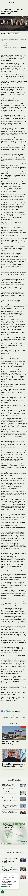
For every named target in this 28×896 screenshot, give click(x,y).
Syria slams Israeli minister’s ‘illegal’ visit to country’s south (9, 811)
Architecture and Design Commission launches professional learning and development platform (8, 786)
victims (23, 717)
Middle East (4, 866)
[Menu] (1, 2)
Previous (1, 23)
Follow (24, 47)
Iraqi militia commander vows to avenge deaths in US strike (13, 765)
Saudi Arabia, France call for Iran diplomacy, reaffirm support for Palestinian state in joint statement (10, 860)
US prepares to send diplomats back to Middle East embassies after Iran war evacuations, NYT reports (10, 799)
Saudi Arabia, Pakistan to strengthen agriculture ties (8, 792)
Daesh (17, 717)
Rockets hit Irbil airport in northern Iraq (12, 742)
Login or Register (5, 886)
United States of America (8, 717)
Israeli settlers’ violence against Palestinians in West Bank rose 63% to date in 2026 (9, 806)
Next (26, 23)
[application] (14, 23)
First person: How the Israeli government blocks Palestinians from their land (10, 869)
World (3, 857)
